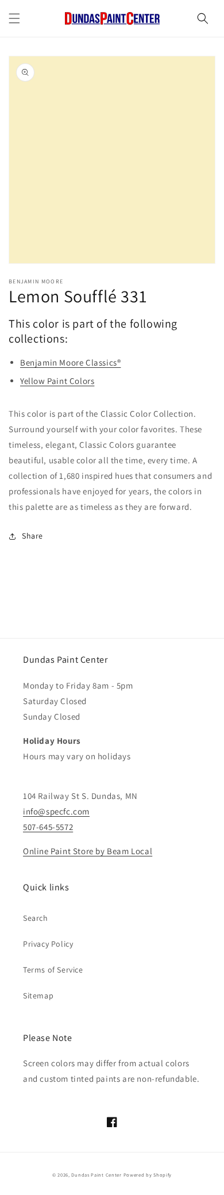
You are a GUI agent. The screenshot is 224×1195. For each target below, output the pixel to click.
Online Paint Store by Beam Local (87, 851)
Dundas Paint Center (96, 1174)
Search (35, 918)
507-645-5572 (48, 826)
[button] (14, 18)
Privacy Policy (48, 944)
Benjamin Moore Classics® (70, 362)
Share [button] (32, 536)
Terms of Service (53, 970)
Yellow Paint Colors (57, 380)
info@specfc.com (56, 811)
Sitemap (38, 995)
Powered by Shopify (147, 1174)
